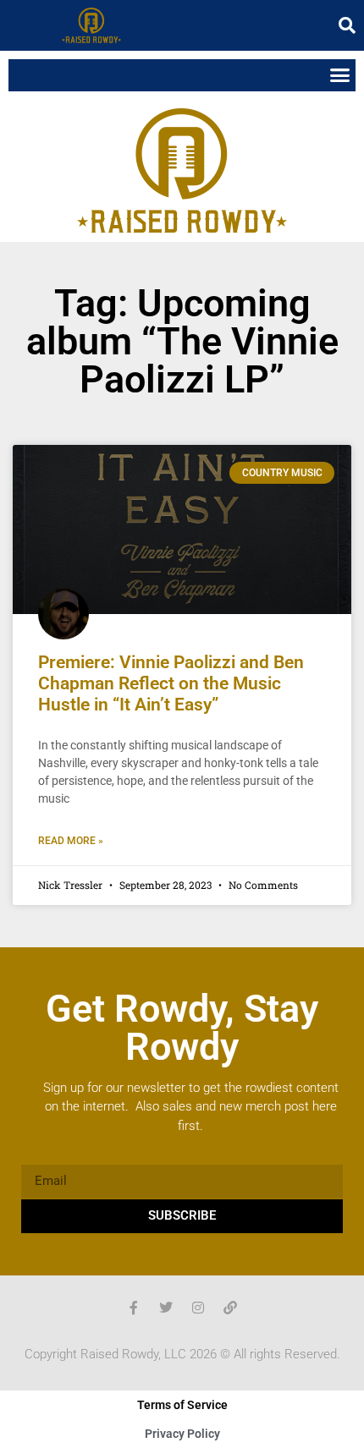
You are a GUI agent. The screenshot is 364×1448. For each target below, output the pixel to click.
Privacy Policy (182, 1433)
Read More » (70, 841)
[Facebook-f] (134, 1307)
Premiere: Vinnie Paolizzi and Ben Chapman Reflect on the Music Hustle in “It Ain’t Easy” (171, 683)
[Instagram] (198, 1307)
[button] (347, 25)
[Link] (230, 1307)
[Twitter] (166, 1307)
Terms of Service (182, 1405)
